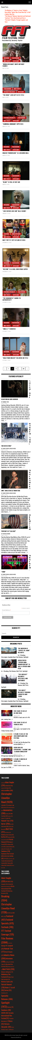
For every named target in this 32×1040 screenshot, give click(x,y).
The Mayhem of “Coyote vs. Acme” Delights (16, 10)
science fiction (10, 846)
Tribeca (10, 863)
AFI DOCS (9, 881)
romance (10, 844)
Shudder (9, 849)
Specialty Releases (9, 92)
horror (5, 823)
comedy (4, 805)
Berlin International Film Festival (7, 888)
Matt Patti (7, 61)
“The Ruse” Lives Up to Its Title (13, 95)
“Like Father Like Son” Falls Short (14, 211)
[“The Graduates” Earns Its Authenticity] (16, 286)
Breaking (6, 58)
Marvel (3, 829)
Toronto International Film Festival (7, 1016)
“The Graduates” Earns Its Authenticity (12, 299)
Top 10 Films (11, 858)
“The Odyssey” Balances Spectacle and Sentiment (18, 16)
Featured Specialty (9, 118)
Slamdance (4, 993)
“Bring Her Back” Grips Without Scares (13, 65)
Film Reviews (15, 58)
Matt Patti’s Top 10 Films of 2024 (14, 240)
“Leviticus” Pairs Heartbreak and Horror (15, 18)
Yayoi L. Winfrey (9, 1029)
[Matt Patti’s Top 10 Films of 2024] (16, 228)
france (10, 816)
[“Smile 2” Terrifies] (16, 317)
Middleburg (8, 832)
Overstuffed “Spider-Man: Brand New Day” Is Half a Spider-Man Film (17, 13)
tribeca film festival (6, 865)
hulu (11, 824)
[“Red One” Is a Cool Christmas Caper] (16, 257)
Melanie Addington (7, 972)
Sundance (5, 851)
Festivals (7, 927)
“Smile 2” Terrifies (9, 329)
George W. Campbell (5, 818)
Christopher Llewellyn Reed (6, 798)
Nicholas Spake (7, 981)
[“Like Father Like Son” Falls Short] (16, 199)
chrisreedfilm (7, 790)
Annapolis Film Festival (7, 884)
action (3, 782)
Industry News (16, 234)
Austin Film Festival (6, 886)
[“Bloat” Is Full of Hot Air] (16, 170)
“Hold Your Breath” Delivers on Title (15, 358)
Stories (10, 1007)
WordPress (18, 1037)
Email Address (6, 610)
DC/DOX (9, 913)
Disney (5, 807)
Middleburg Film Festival (7, 835)
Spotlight (16, 61)
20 (24, 369)
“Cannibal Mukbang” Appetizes (13, 124)
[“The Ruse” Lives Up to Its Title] (16, 83)
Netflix (4, 837)
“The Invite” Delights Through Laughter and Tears (16, 21)
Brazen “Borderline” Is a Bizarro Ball (16, 153)
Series (7, 990)
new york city (4, 839)
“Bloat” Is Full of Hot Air (11, 182)
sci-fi (3, 846)
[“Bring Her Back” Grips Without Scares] (16, 52)
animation (9, 785)
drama (8, 813)
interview (4, 826)
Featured (6, 234)
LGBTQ (11, 826)
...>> (12, 719)
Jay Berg (7, 962)
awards (3, 788)
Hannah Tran (7, 820)
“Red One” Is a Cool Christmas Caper (15, 269)
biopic (8, 788)
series (3, 849)
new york (11, 837)
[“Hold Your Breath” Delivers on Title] (16, 346)
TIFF (6, 858)
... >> (5, 420)
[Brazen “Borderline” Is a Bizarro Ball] (16, 141)
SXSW (6, 856)
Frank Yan (10, 943)
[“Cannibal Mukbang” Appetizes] (16, 112)
